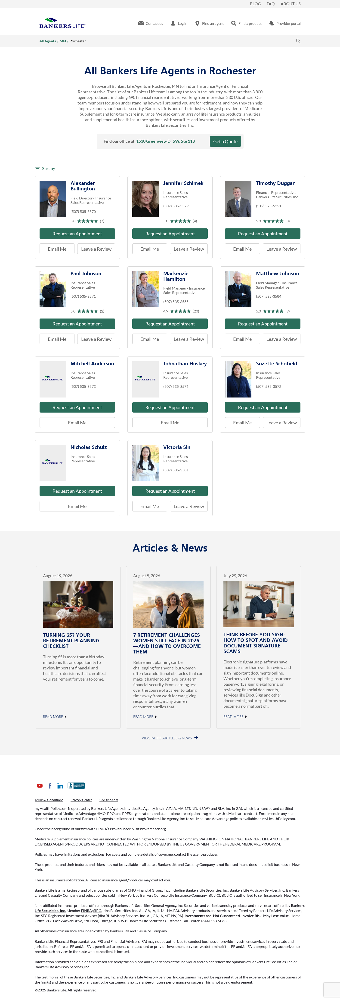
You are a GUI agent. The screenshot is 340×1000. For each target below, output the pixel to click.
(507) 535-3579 (176, 206)
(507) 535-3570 (83, 211)
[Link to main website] (62, 23)
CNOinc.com (108, 800)
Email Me (57, 249)
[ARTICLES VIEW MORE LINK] (170, 738)
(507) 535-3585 (176, 301)
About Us (291, 4)
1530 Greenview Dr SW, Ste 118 (165, 141)
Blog (255, 4)
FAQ (271, 4)
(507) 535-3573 (83, 386)
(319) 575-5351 (268, 206)
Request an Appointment (77, 233)
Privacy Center (81, 800)
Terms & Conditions (49, 800)
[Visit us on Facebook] (50, 789)
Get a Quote (225, 141)
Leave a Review (94, 247)
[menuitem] (150, 23)
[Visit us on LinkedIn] (60, 789)
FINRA (86, 910)
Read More (53, 717)
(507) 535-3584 (268, 296)
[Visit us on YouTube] (40, 789)
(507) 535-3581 (176, 470)
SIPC (97, 910)
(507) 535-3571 (83, 296)
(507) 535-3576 (176, 386)
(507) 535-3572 (268, 386)
